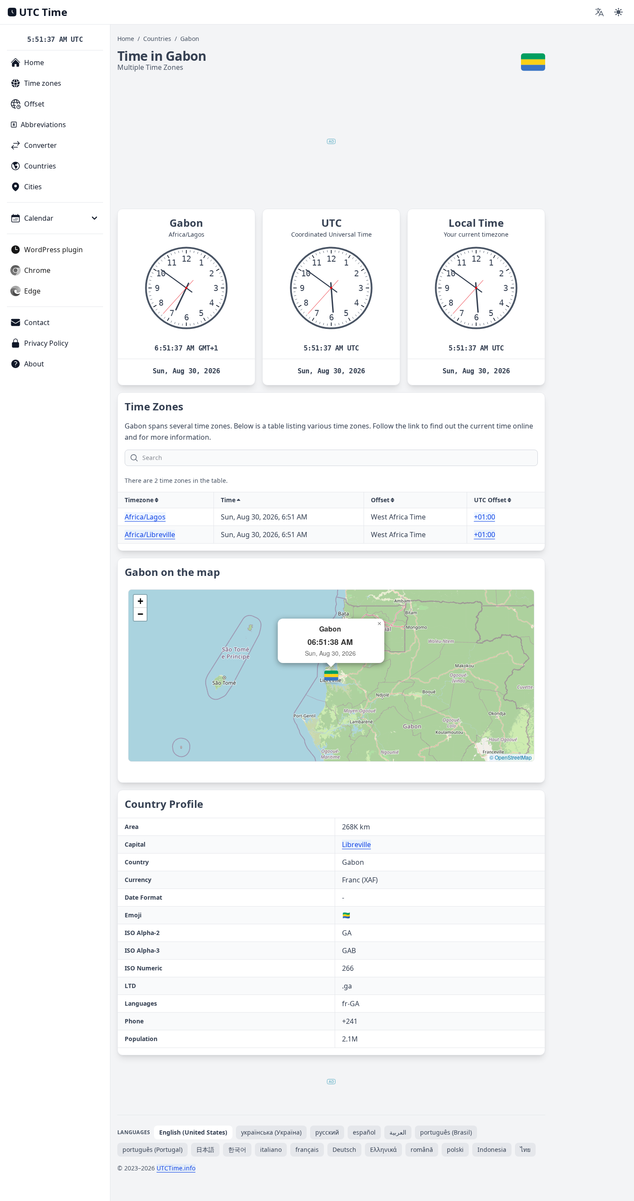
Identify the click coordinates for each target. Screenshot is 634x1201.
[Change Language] (599, 12)
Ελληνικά (383, 1149)
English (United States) (193, 1132)
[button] (331, 675)
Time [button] (228, 500)
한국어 (237, 1149)
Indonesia (491, 1149)
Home (125, 38)
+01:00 (484, 517)
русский (327, 1132)
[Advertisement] (331, 141)
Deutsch (344, 1149)
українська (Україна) (271, 1132)
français (307, 1149)
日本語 (205, 1149)
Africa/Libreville (150, 534)
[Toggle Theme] (618, 12)
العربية (397, 1132)
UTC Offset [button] (490, 500)
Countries (157, 38)
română (422, 1149)
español (364, 1132)
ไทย (525, 1149)
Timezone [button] (139, 500)
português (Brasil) (446, 1132)
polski (455, 1149)
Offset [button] (380, 500)
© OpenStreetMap (511, 757)
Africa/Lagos (145, 517)
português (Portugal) (152, 1149)
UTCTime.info (176, 1168)
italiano (271, 1149)
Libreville (356, 844)
